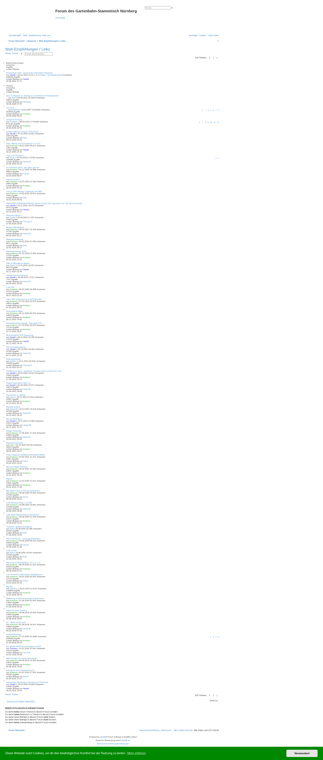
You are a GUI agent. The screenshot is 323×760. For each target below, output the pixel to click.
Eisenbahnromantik (14, 443)
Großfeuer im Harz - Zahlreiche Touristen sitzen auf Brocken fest (33, 371)
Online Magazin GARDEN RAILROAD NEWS (25, 455)
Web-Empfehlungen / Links (27, 49)
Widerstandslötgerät (14, 239)
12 (218, 122)
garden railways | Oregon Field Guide (22, 132)
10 (211, 122)
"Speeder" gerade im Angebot (19, 527)
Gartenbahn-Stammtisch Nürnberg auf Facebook (27, 682)
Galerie (202, 35)
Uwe (12, 445)
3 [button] (217, 58)
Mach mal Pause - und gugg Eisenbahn (23, 539)
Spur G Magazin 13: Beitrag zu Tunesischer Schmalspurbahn (32, 96)
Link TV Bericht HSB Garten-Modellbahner (24, 575)
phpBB (103, 737)
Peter (12, 158)
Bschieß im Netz (13, 407)
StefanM (26, 102)
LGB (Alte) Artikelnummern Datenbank (22, 515)
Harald (13, 75)
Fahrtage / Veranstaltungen (49, 75)
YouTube (10, 108)
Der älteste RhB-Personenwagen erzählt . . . (25, 646)
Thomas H (27, 222)
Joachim (26, 653)
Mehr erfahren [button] (136, 753)
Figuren (9, 479)
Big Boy (9, 586)
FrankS (26, 174)
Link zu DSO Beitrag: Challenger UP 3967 (24, 191)
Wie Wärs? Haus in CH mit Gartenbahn (23, 491)
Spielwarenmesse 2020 (16, 251)
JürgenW (27, 425)
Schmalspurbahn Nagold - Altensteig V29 (24, 323)
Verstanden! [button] (302, 753)
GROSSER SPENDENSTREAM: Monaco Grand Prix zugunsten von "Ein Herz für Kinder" (44, 203)
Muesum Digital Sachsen (16, 467)
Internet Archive (13, 179)
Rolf (25, 245)
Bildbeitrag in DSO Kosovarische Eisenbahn (25, 598)
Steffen (13, 361)
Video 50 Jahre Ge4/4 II (16, 610)
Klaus (12, 397)
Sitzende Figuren (13, 215)
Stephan (13, 589)
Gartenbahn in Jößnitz (15, 395)
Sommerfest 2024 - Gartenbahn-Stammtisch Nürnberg (29, 73)
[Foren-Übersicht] (30, 18)
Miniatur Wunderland (15, 227)
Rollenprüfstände (13, 359)
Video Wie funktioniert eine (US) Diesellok (24, 299)
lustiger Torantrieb (13, 431)
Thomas (13, 648)
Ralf (13, 98)
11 (215, 122)
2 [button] (213, 58)
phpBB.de (125, 740)
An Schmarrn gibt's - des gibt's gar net (22, 167)
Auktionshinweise (13, 634)
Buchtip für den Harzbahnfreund (20, 670)
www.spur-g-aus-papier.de (17, 275)
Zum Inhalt (60, 18)
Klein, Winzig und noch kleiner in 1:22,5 (23, 144)
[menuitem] (24, 35)
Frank (25, 461)
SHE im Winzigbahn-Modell (17, 263)
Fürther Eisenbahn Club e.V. (18, 383)
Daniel (12, 217)
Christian (13, 122)
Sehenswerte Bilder (14, 311)
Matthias (15, 110)
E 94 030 (10, 287)
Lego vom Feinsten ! (15, 156)
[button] (220, 57)
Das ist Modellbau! (14, 419)
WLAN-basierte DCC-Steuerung (19, 335)
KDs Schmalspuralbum (16, 347)
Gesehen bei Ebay (14, 120)
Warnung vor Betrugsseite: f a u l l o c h (23, 563)
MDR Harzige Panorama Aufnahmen (21, 658)
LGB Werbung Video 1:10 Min (19, 503)
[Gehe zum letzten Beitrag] (30, 79)
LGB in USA (11, 551)
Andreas (26, 114)
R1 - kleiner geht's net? (16, 622)
